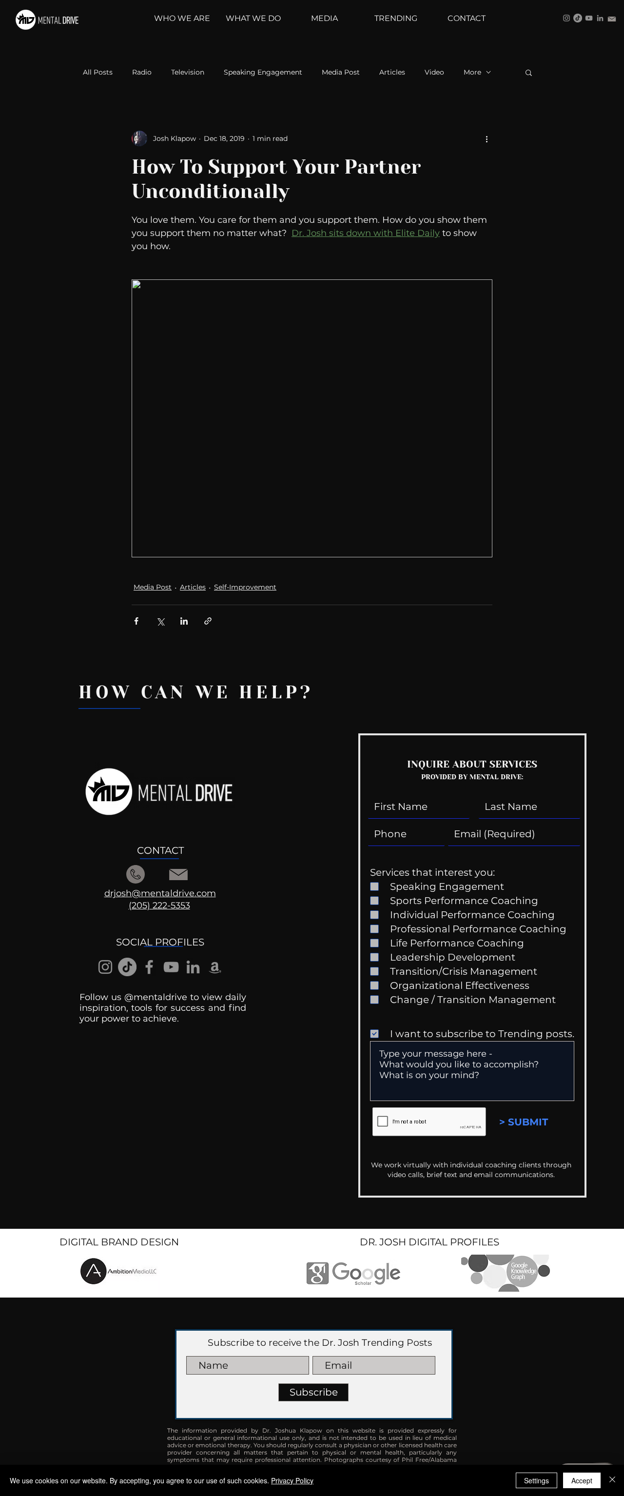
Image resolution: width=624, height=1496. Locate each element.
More (472, 72)
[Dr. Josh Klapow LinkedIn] (600, 18)
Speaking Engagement (263, 72)
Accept (581, 1480)
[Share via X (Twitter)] (160, 621)
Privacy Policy (292, 1480)
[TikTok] (577, 18)
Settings (536, 1480)
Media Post (341, 72)
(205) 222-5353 (159, 905)
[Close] (612, 1480)
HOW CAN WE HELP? (195, 692)
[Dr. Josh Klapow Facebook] (149, 967)
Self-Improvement (245, 587)
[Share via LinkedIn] (184, 621)
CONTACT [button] (160, 850)
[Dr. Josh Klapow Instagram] (566, 18)
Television (187, 72)
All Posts (98, 72)
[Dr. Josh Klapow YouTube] (589, 18)
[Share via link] (208, 621)
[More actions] (486, 138)
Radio (142, 72)
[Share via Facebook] (136, 621)
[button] (528, 72)
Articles (392, 72)
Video (434, 72)
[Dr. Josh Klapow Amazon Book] (215, 967)
